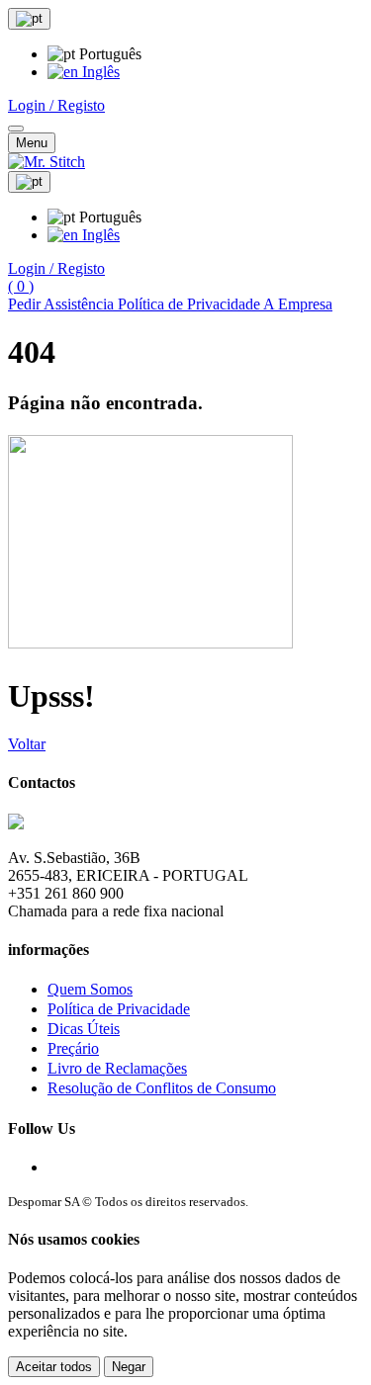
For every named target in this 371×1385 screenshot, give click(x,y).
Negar (128, 1366)
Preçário (73, 1048)
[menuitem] (83, 71)
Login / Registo (56, 105)
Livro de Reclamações (117, 1068)
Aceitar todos (54, 1366)
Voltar (27, 744)
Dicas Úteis (83, 1028)
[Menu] (16, 128)
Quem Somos (90, 989)
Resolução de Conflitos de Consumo (161, 1088)
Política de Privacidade (118, 1008)
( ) (21, 286)
